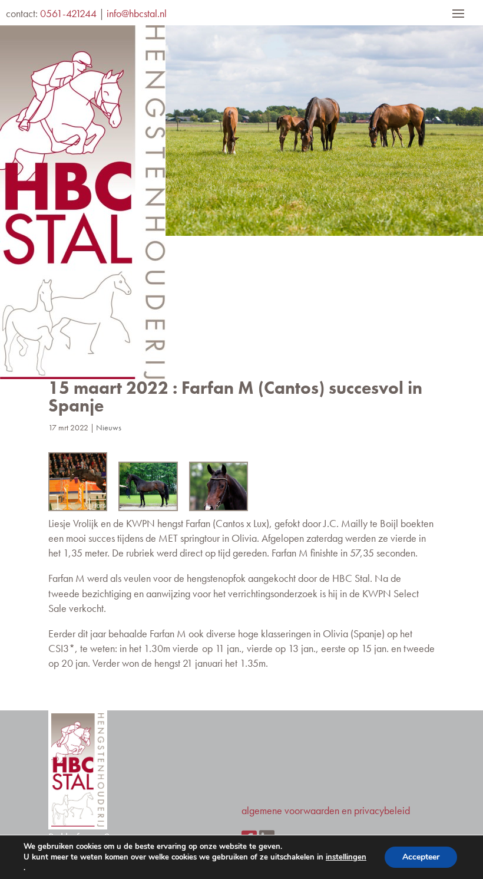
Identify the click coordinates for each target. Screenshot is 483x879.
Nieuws (108, 427)
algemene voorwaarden (290, 810)
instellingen (346, 857)
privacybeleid (382, 810)
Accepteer (420, 856)
